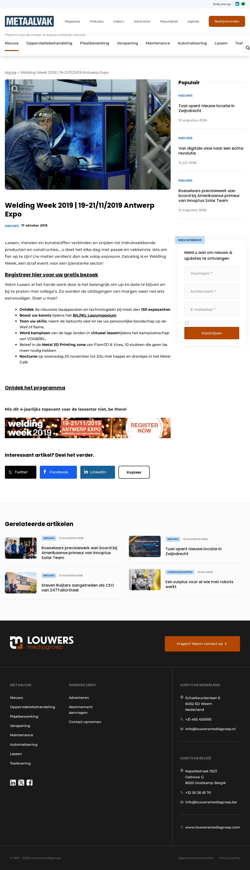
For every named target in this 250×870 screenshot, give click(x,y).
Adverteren (142, 21)
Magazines (72, 21)
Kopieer (134, 472)
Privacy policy (229, 858)
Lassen (221, 43)
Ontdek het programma (35, 387)
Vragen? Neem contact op (200, 644)
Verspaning (127, 43)
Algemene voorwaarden (196, 858)
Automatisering (192, 43)
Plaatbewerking (94, 43)
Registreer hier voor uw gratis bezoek (51, 274)
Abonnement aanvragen (81, 710)
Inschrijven (212, 333)
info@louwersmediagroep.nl (210, 729)
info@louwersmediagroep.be (211, 802)
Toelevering (20, 763)
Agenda (193, 21)
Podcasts (97, 21)
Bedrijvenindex (227, 21)
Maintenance (158, 43)
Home (10, 72)
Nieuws (12, 43)
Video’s (118, 21)
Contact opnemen (85, 722)
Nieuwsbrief (169, 21)
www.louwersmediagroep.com (212, 827)
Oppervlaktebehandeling (49, 43)
